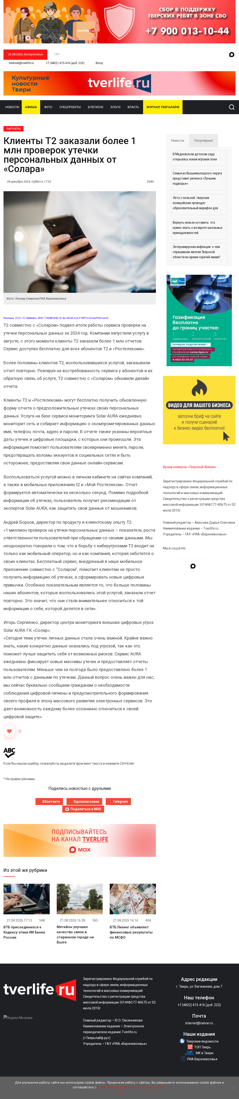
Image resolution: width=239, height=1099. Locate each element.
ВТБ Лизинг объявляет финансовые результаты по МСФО (131, 932)
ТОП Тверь (202, 1047)
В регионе (95, 107)
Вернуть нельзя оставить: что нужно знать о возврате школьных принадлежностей (197, 227)
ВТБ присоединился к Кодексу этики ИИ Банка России (24, 932)
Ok (121, 1093)
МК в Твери (204, 1053)
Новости (12, 107)
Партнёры (13, 129)
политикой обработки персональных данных (131, 1087)
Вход (99, 63)
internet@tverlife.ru (21, 63)
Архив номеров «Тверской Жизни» (189, 467)
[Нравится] (9, 731)
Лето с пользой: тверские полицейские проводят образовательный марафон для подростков (195, 203)
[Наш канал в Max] (231, 55)
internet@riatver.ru (199, 1023)
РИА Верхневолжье (202, 1059)
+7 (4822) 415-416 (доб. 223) (64, 63)
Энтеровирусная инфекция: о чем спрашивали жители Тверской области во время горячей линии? (196, 252)
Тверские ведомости (202, 1041)
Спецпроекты (70, 107)
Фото (48, 107)
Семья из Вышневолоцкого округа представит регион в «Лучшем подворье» (197, 178)
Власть (133, 107)
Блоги (115, 107)
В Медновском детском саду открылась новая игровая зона (195, 156)
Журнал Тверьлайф (162, 107)
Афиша (31, 107)
